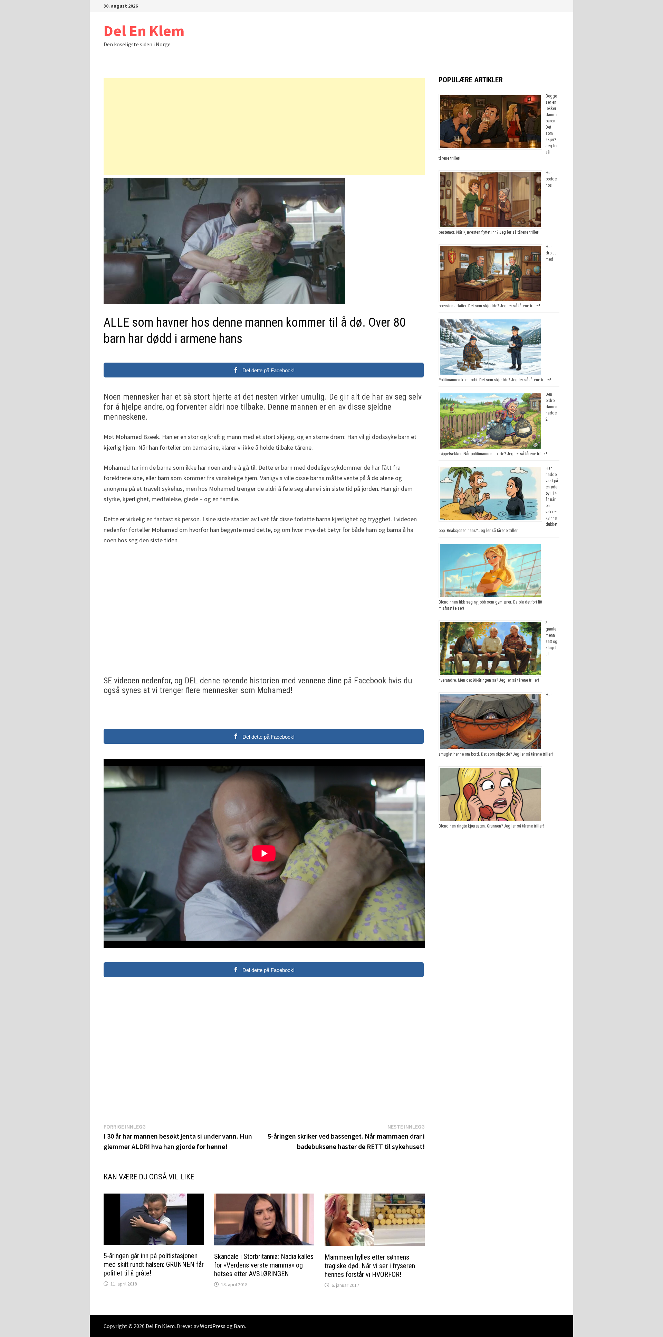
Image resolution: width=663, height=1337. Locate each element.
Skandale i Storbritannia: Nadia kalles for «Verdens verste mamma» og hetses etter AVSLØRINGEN (264, 1265)
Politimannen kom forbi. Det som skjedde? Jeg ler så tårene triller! (495, 379)
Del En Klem (144, 30)
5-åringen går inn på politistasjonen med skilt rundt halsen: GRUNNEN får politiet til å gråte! (154, 1264)
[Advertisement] (264, 126)
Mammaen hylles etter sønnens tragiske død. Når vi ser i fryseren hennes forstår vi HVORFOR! (370, 1266)
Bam (239, 1325)
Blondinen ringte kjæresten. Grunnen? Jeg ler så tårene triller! (491, 826)
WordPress (212, 1325)
